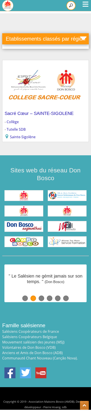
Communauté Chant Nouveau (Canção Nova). (40, 358)
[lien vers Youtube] (40, 370)
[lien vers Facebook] (9, 370)
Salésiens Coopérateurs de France (30, 331)
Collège (13, 121)
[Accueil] (7, 5)
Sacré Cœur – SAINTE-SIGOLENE (39, 113)
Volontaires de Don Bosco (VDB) (29, 347)
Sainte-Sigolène (23, 136)
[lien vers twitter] (25, 370)
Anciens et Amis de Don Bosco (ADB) (32, 352)
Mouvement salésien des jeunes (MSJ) (33, 342)
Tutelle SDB (16, 129)
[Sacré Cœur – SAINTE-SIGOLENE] (45, 65)
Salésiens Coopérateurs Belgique (29, 336)
